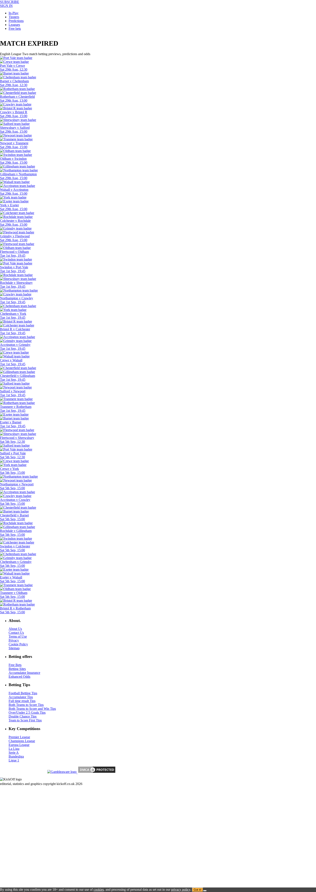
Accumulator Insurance (24, 672)
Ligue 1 (14, 760)
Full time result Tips (22, 701)
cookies (99, 889)
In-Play (13, 13)
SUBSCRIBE (9, 2)
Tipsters (14, 17)
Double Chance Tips (23, 716)
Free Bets (15, 665)
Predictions (16, 21)
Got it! (197, 889)
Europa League (19, 745)
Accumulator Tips (21, 697)
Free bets (15, 28)
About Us (15, 629)
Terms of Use (18, 636)
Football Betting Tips (23, 693)
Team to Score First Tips (25, 720)
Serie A (14, 752)
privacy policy (180, 889)
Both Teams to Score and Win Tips (32, 708)
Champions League (22, 741)
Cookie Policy (18, 644)
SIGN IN (6, 6)
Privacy (14, 640)
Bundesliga (16, 756)
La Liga (14, 749)
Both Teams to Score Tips (26, 705)
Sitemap (14, 648)
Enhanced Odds (19, 676)
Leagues (14, 24)
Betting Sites (17, 669)
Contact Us (16, 632)
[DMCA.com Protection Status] (96, 772)
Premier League (19, 737)
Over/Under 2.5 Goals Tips (27, 712)
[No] (205, 890)
